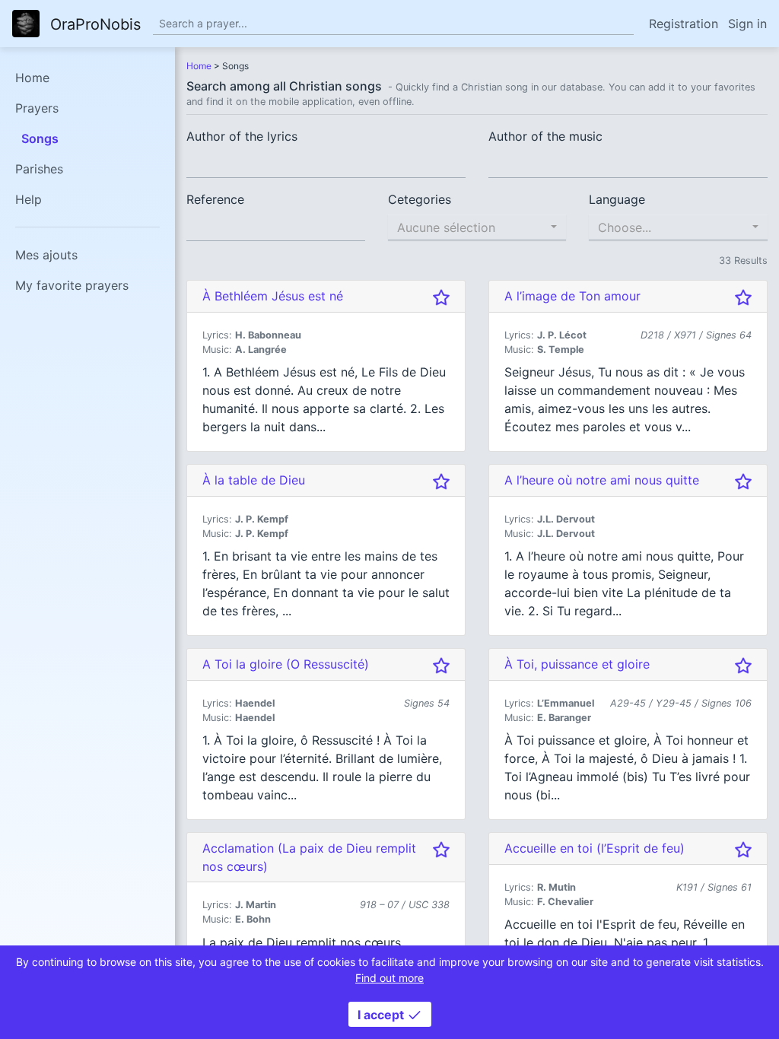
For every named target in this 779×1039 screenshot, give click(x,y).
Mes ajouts (46, 254)
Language (617, 199)
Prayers (37, 108)
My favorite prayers (72, 285)
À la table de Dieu (253, 480)
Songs (40, 138)
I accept (382, 1014)
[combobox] (477, 227)
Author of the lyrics (241, 136)
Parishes (39, 168)
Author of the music (545, 136)
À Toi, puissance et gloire (577, 664)
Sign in (747, 23)
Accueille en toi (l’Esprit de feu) (594, 848)
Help (28, 199)
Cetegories (419, 199)
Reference (215, 199)
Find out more (389, 977)
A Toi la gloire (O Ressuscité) (285, 664)
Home (32, 77)
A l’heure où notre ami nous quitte (601, 480)
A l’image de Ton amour (572, 295)
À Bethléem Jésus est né (272, 295)
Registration (683, 23)
